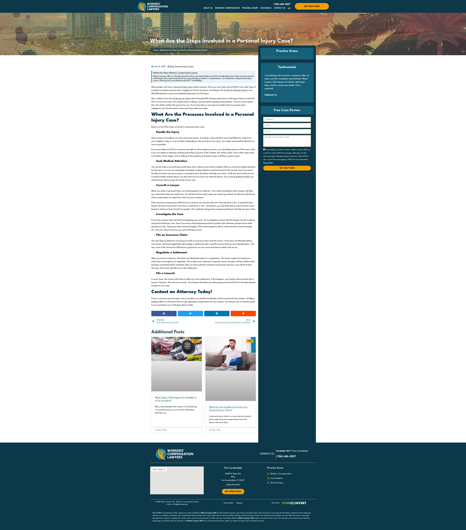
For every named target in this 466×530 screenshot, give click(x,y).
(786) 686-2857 (282, 4)
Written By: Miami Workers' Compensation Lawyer (175, 73)
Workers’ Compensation (227, 8)
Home (155, 50)
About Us (207, 8)
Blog (172, 67)
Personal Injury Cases (184, 67)
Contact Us (279, 8)
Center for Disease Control (235, 90)
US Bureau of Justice (182, 99)
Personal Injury (250, 8)
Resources (266, 8)
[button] (164, 313)
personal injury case (183, 87)
